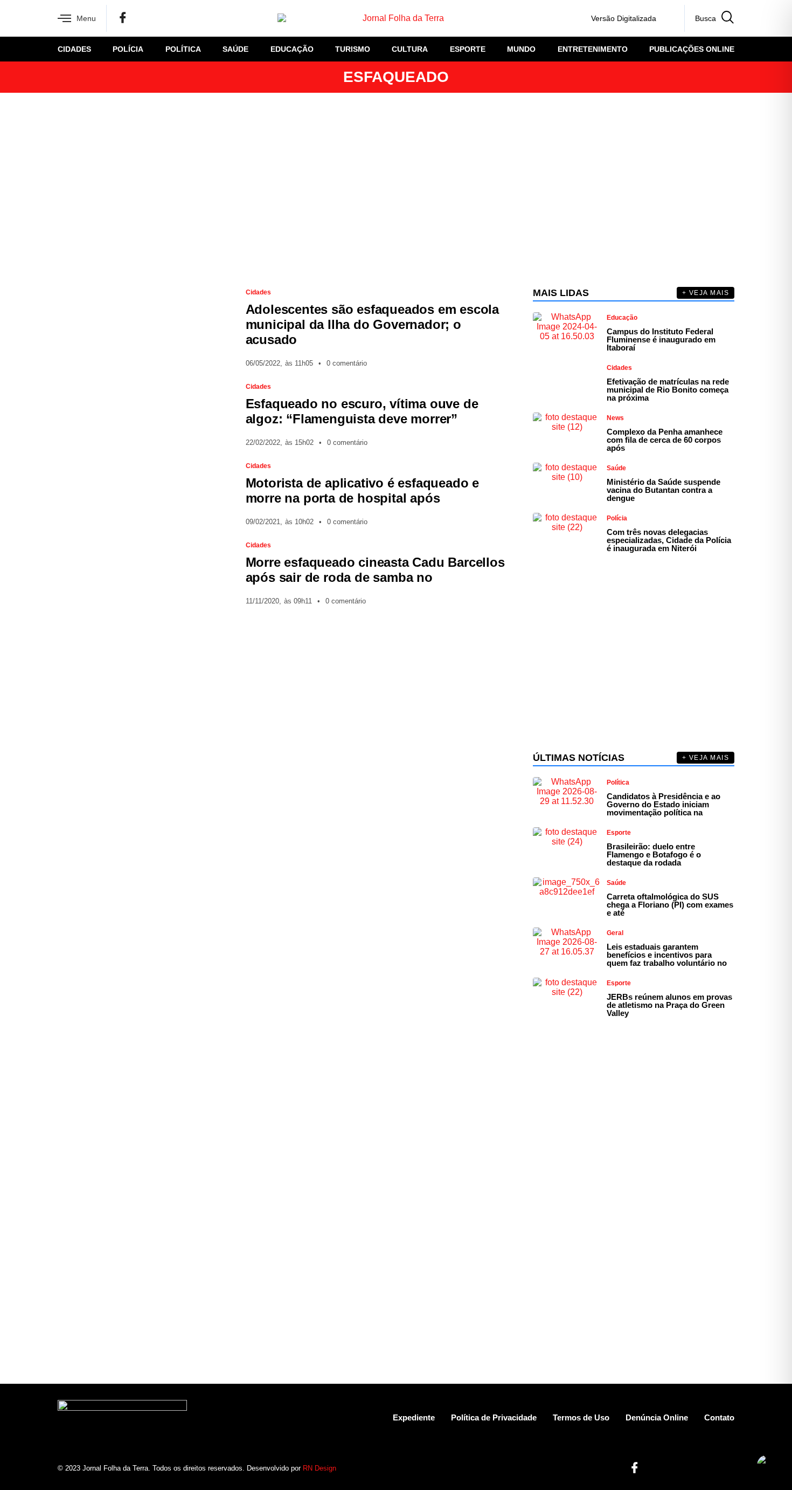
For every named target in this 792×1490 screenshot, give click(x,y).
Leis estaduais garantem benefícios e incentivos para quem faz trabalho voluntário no (667, 954)
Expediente (414, 1417)
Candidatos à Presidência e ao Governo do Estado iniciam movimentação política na (663, 804)
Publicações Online (691, 49)
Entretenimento (593, 49)
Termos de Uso (581, 1417)
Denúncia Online (657, 1417)
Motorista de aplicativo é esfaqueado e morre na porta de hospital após (362, 490)
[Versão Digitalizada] (667, 18)
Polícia (128, 49)
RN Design (319, 1468)
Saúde (235, 49)
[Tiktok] (707, 1468)
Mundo (521, 49)
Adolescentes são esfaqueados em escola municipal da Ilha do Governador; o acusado (372, 324)
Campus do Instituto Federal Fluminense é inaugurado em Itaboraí (661, 339)
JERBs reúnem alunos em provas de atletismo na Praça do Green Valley (669, 1005)
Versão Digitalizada (623, 18)
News (615, 418)
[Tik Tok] (199, 18)
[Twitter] (161, 18)
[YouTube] (180, 18)
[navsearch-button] (709, 18)
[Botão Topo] (726, 1468)
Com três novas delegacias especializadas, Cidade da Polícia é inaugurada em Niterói (669, 540)
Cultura (410, 49)
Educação (292, 49)
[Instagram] (142, 18)
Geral (615, 933)
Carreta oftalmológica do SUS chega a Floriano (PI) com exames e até (670, 904)
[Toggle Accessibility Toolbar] (767, 1465)
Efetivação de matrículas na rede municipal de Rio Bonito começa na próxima (668, 389)
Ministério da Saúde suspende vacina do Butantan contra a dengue (663, 490)
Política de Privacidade (494, 1417)
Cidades (74, 49)
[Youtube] (688, 1468)
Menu (86, 18)
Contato (719, 1417)
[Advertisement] (396, 189)
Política (183, 49)
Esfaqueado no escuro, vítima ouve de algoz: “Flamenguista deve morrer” (362, 411)
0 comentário (346, 363)
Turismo (352, 49)
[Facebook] (122, 18)
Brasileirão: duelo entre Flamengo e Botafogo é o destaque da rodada (654, 854)
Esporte (467, 49)
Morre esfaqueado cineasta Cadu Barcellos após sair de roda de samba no (375, 570)
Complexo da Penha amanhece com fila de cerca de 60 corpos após (664, 439)
